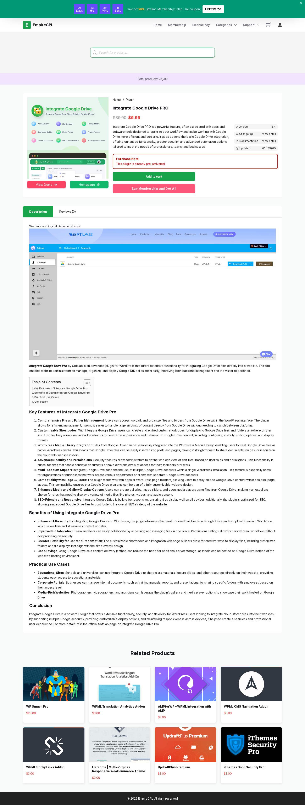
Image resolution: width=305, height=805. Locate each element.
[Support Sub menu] (258, 24)
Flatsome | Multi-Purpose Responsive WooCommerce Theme (118, 769)
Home (158, 25)
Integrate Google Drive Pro (140, 624)
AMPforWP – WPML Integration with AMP (184, 708)
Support (249, 25)
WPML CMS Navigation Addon (246, 706)
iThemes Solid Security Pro (244, 767)
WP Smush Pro (37, 706)
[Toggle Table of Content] (85, 382)
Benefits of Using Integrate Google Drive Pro (62, 392)
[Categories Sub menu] (235, 24)
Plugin (130, 99)
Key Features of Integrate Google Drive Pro (61, 388)
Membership (177, 25)
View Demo (44, 184)
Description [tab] (38, 211)
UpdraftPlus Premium (174, 767)
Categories (224, 25)
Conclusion (41, 401)
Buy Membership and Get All (154, 188)
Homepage (87, 184)
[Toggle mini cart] (268, 25)
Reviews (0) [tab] (67, 211)
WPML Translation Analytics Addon (118, 706)
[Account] (280, 25)
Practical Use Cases (46, 397)
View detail (269, 133)
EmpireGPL (145, 798)
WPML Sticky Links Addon (45, 767)
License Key (201, 25)
